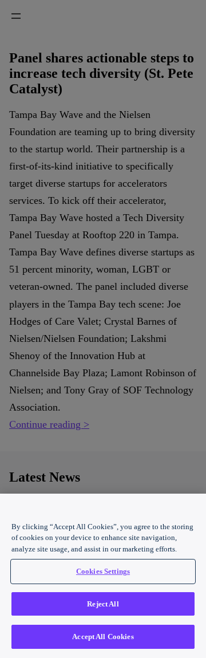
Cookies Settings (103, 571)
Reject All (102, 604)
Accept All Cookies (102, 636)
